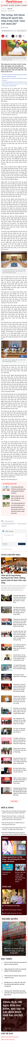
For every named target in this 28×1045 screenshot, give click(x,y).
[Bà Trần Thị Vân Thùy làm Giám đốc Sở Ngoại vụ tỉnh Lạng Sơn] (6, 770)
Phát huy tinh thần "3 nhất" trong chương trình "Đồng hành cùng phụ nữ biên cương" (20, 876)
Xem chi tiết (8, 1028)
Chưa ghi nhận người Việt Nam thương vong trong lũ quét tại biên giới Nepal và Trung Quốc (19, 599)
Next (25, 938)
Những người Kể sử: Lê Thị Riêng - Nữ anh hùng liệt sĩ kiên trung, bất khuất (13, 859)
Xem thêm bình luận (6, 549)
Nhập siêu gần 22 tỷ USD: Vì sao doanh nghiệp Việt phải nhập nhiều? (15, 970)
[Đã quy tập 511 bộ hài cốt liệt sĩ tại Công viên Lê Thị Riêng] (6, 751)
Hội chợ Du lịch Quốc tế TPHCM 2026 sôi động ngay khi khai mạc (13, 823)
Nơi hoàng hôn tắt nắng (12, 906)
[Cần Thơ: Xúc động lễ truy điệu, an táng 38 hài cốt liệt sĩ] (6, 731)
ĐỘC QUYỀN (11, 5)
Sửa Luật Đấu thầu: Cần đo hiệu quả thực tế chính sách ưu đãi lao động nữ (14, 951)
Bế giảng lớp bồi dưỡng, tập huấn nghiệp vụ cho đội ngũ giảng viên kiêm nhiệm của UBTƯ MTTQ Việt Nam (20, 791)
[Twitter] (12, 36)
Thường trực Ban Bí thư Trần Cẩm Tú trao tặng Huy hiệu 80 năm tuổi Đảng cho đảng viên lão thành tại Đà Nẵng (20, 622)
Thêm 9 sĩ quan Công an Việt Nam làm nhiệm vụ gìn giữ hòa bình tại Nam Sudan (20, 780)
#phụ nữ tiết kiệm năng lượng (9, 1037)
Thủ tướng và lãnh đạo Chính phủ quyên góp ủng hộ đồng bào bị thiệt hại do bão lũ (14, 75)
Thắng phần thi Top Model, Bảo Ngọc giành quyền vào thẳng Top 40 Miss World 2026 (14, 812)
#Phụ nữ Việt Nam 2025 (8, 1039)
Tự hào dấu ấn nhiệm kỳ (6, 873)
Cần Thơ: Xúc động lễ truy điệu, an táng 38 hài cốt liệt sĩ (19, 730)
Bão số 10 (4, 526)
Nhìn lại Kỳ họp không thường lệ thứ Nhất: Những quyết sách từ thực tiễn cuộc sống (13, 579)
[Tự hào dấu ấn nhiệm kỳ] (7, 867)
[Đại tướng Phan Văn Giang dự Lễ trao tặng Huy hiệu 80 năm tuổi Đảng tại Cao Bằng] (6, 721)
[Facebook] (6, 36)
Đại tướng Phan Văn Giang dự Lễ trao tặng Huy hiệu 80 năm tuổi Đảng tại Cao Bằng (19, 721)
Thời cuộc (9, 8)
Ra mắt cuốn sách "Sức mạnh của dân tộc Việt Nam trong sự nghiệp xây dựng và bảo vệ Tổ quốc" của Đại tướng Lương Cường (19, 635)
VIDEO (5, 838)
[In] (20, 36)
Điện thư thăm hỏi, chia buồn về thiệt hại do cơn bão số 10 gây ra (14, 79)
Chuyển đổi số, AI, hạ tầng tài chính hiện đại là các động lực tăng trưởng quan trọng (19, 657)
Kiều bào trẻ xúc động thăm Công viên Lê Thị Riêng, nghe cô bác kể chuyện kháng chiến (19, 710)
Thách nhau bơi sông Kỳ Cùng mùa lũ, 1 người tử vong (15, 976)
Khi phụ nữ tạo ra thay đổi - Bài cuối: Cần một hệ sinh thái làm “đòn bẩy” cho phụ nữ (15, 984)
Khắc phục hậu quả (22, 523)
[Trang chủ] (2, 5)
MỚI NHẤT (6, 5)
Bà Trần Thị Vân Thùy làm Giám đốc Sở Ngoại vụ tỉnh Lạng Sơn (19, 770)
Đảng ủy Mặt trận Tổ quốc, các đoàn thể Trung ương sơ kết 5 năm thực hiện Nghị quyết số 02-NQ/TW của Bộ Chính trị (13, 817)
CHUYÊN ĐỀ (24, 5)
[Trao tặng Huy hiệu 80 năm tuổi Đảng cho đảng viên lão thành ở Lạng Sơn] (6, 647)
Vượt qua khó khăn (9, 521)
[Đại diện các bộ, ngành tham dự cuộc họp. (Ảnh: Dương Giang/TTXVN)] (14, 349)
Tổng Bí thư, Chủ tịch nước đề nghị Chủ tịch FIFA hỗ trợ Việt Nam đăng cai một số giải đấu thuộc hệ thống (19, 688)
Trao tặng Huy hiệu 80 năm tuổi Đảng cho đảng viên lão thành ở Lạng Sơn (19, 647)
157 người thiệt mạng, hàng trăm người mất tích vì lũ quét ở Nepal (19, 666)
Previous (2, 938)
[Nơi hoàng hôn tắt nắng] (14, 896)
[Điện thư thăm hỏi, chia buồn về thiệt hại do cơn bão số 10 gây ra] (6, 497)
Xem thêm (14, 801)
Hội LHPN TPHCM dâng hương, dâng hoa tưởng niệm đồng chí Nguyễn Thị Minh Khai (14, 833)
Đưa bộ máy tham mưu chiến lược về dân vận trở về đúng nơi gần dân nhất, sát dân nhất (20, 760)
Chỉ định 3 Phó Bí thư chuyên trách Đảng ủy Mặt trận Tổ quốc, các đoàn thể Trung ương (19, 740)
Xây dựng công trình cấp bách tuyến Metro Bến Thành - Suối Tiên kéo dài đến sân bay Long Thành (19, 611)
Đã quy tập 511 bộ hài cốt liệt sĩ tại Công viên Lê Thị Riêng (19, 750)
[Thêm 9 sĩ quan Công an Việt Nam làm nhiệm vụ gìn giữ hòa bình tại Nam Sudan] (6, 780)
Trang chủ (3, 8)
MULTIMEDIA (18, 5)
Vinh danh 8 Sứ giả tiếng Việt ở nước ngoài (19, 675)
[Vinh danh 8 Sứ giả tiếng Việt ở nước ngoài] (6, 677)
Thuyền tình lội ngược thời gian (13, 910)
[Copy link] (23, 36)
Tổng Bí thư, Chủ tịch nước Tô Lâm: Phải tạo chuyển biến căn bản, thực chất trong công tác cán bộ (19, 700)
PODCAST (6, 886)
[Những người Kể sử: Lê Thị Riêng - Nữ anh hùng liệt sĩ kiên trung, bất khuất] (14, 848)
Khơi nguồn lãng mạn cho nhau (13, 913)
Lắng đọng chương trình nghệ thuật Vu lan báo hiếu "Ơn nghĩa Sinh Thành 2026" (14, 828)
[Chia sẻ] (16, 36)
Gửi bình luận (22, 544)
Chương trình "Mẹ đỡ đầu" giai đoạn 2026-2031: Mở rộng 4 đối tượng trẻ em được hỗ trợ (15, 992)
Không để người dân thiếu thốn (9, 523)
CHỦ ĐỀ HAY (7, 1033)
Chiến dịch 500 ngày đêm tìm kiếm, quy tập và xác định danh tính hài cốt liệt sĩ (13, 1010)
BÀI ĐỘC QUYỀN (10, 919)
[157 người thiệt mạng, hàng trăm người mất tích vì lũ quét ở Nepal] (6, 667)
